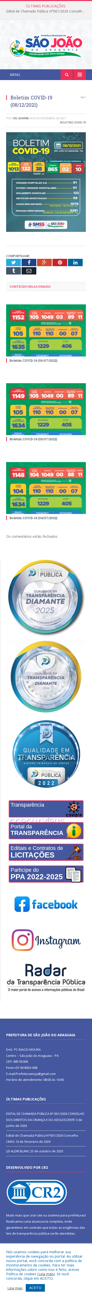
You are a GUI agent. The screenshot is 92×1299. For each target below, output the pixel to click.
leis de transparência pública (27, 1233)
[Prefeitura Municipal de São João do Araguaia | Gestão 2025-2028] (46, 45)
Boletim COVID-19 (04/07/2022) (33, 518)
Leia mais (46, 1273)
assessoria (40, 1221)
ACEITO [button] (35, 1287)
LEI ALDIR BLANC (17, 1151)
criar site (36, 1215)
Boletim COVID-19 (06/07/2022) (33, 360)
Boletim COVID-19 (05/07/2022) (33, 439)
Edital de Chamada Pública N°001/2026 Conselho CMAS (47, 11)
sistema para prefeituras (66, 1215)
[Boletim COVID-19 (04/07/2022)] (46, 488)
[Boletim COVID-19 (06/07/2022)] (46, 330)
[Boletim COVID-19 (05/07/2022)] (46, 409)
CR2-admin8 (21, 118)
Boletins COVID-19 (73, 122)
